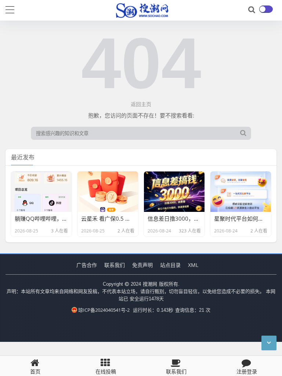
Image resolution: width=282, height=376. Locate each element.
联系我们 (114, 264)
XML (193, 264)
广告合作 (86, 264)
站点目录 (170, 264)
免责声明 (142, 264)
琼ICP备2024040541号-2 (104, 310)
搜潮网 (150, 284)
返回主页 (141, 104)
